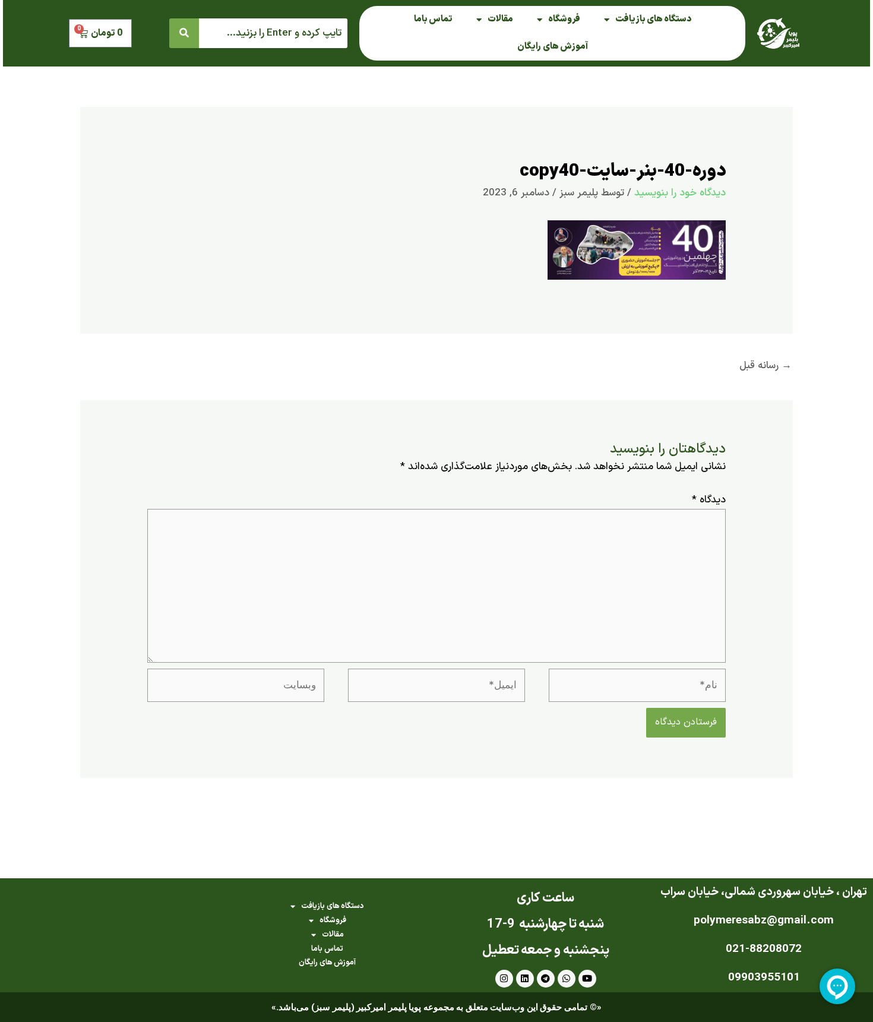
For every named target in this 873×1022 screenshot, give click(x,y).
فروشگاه (564, 19)
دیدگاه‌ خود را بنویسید (680, 193)
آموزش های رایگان (552, 46)
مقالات (500, 19)
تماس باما (433, 19)
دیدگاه (709, 500)
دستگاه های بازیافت (653, 19)
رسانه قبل (765, 366)
